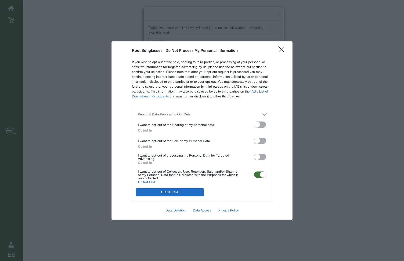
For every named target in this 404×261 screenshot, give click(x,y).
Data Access (202, 210)
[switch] (260, 125)
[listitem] (202, 114)
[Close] (282, 50)
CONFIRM (169, 192)
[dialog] (202, 130)
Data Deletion (176, 210)
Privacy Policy (228, 210)
